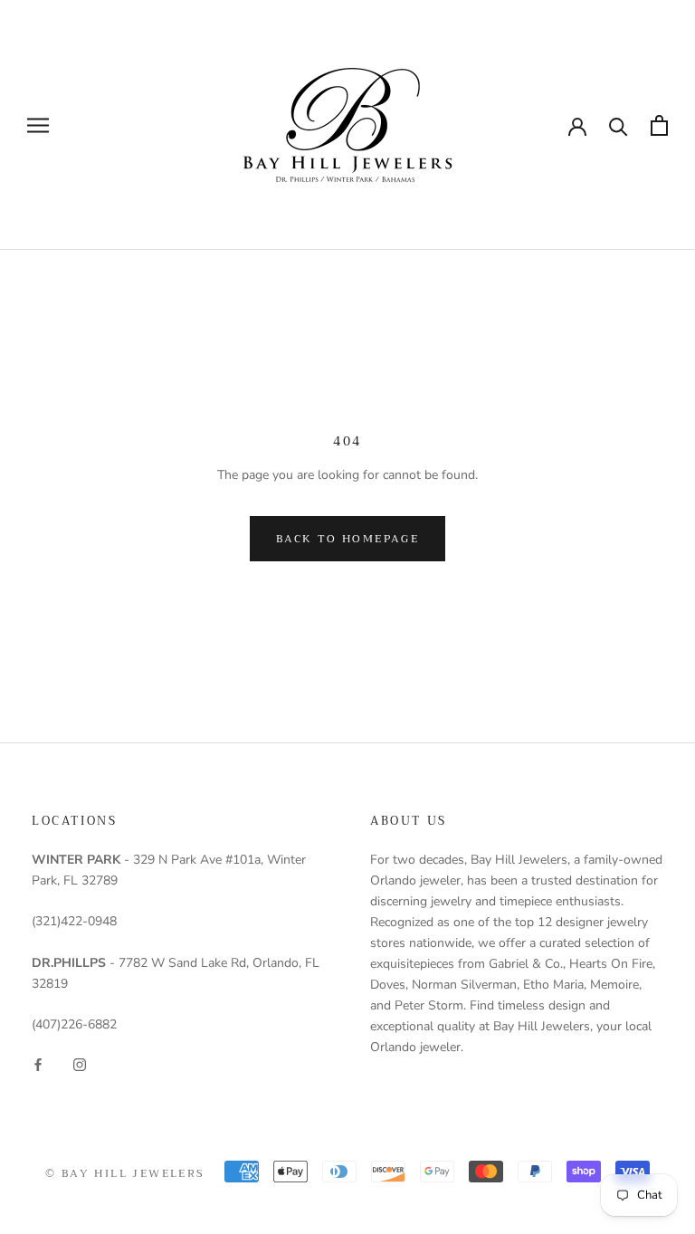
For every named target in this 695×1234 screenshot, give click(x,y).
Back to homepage (347, 539)
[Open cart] (659, 125)
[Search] (618, 125)
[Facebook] (38, 1063)
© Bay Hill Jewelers (125, 1173)
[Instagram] (79, 1063)
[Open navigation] (38, 125)
